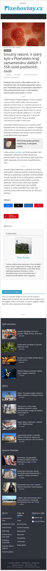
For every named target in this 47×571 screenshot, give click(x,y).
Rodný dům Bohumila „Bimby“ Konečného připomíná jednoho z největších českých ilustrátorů (29, 473)
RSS (35, 565)
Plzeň (19, 521)
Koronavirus (34, 75)
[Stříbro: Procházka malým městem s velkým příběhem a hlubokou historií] (9, 392)
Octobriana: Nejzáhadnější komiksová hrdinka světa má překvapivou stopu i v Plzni (27, 460)
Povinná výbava (7, 552)
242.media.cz (36, 567)
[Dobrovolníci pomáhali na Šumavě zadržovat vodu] (9, 343)
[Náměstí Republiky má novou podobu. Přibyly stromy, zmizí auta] (9, 330)
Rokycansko (21, 531)
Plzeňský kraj (15, 77)
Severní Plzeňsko (23, 528)
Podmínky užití (25, 563)
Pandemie (7, 77)
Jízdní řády (5, 531)
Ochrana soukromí (18, 565)
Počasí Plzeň (6, 527)
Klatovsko (20, 535)
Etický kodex (35, 563)
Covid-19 (26, 75)
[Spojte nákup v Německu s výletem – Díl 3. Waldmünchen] (9, 421)
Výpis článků (29, 565)
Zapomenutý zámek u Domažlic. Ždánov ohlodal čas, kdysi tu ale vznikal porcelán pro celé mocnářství (30, 437)
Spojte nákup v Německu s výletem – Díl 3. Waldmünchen (29, 423)
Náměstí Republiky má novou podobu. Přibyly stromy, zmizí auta (29, 332)
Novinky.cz (19, 152)
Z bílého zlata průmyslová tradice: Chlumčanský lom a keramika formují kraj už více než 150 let (29, 500)
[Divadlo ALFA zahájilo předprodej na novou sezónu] (9, 357)
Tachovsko (21, 541)
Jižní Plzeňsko (22, 524)
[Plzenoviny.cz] (4, 16)
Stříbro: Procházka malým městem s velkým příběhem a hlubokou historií (30, 394)
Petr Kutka (17, 75)
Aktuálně (7, 50)
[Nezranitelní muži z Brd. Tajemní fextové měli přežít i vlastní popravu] (9, 484)
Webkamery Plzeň (8, 524)
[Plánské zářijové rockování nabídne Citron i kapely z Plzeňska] (9, 370)
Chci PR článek (39, 521)
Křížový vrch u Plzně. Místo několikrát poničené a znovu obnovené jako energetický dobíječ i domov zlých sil (30, 409)
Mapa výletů (21, 545)
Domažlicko (21, 538)
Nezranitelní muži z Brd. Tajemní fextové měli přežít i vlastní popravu (30, 486)
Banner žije (38, 518)
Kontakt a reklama (14, 563)
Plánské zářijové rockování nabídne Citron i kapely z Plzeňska (29, 372)
